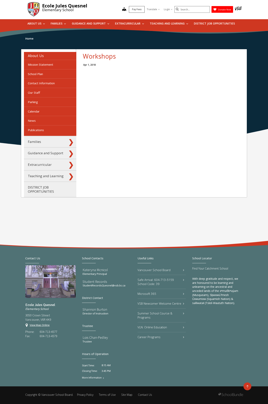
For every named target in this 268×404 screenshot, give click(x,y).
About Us (34, 23)
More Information (92, 377)
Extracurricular (128, 23)
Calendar (34, 111)
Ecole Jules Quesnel (64, 5)
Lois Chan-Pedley (95, 337)
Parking (33, 102)
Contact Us (145, 395)
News (32, 121)
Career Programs (149, 337)
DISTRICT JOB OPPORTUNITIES (214, 23)
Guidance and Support (89, 23)
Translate (152, 9)
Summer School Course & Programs (155, 315)
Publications (36, 130)
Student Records (95, 281)
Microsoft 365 (147, 294)
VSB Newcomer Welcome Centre (159, 303)
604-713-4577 (48, 332)
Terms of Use (107, 395)
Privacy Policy (85, 395)
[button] (71, 56)
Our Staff (34, 92)
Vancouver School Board (154, 270)
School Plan (35, 74)
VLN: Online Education (152, 327)
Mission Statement (40, 64)
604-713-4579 (48, 336)
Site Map (126, 395)
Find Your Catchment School (210, 268)
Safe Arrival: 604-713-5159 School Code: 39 (156, 282)
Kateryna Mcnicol (95, 270)
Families (57, 23)
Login (167, 9)
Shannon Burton (95, 309)
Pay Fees (137, 9)
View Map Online (40, 325)
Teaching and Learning (167, 23)
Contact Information (41, 83)
